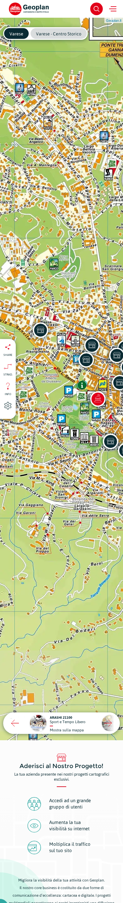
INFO (8, 393)
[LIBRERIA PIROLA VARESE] (110, 441)
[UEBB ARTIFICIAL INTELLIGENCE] (92, 345)
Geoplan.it (113, 20)
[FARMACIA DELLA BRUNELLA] (40, 330)
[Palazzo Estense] (98, 399)
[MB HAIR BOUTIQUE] (86, 360)
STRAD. (8, 374)
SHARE (7, 354)
